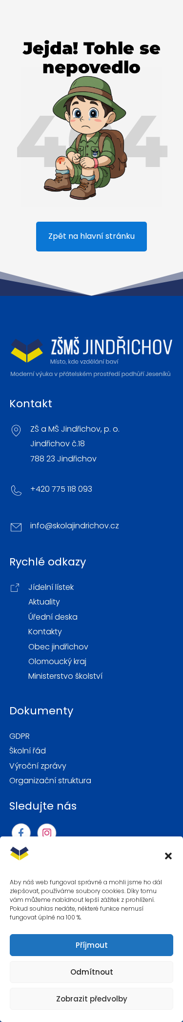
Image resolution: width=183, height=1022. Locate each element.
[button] (168, 856)
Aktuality (44, 602)
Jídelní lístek (51, 587)
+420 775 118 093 (61, 489)
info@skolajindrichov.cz (74, 526)
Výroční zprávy (37, 766)
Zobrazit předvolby (91, 999)
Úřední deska (53, 617)
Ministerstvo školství (65, 676)
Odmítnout (91, 972)
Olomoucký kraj (57, 661)
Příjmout (92, 945)
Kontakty (45, 631)
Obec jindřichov (58, 647)
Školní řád (27, 751)
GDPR (19, 736)
